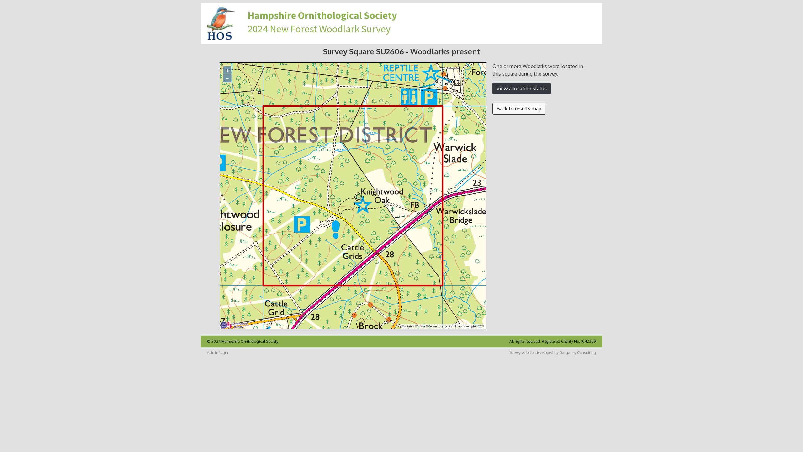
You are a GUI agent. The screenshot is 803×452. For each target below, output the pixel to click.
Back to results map (519, 108)
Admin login (217, 352)
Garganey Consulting (577, 352)
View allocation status (522, 88)
